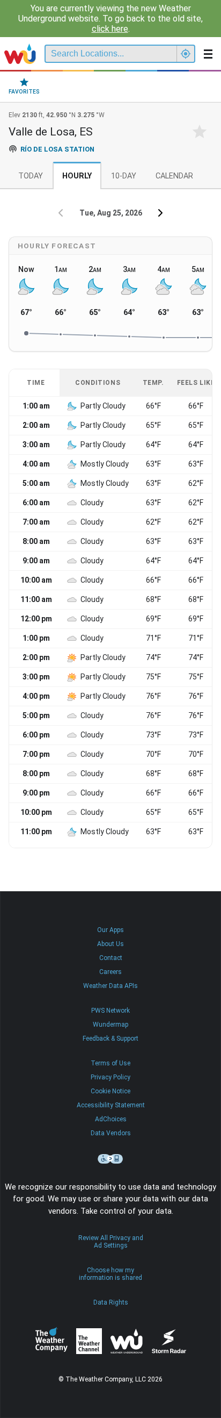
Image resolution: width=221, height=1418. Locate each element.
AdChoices (111, 1119)
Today (30, 176)
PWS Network (110, 1010)
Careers (110, 972)
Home (20, 54)
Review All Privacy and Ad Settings (110, 1241)
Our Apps (110, 930)
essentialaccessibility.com (110, 1159)
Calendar (174, 176)
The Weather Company (51, 1341)
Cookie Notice (110, 1091)
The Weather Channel (89, 1341)
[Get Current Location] (185, 54)
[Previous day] (60, 212)
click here (110, 29)
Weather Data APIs (110, 986)
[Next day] (160, 212)
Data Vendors (111, 1133)
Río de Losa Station (57, 149)
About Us (110, 944)
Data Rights (110, 1302)
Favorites (24, 91)
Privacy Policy (110, 1077)
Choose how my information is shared (110, 1273)
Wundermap (110, 1024)
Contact (110, 958)
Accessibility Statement (111, 1105)
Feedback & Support (110, 1038)
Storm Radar (168, 1340)
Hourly (77, 176)
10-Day (123, 176)
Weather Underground (126, 1341)
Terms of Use (110, 1063)
